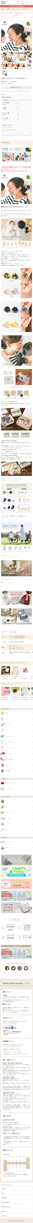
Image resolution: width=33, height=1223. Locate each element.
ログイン (18, 3)
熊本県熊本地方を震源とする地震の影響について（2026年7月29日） (16, 13)
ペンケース (8, 724)
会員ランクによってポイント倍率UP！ (13, 1050)
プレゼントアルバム (10, 783)
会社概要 (3, 1211)
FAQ (2, 1193)
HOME (2, 9)
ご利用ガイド (4, 1188)
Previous (3, 35)
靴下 (6, 806)
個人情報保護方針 (5, 1202)
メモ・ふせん (8, 742)
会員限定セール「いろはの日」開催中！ (13, 1052)
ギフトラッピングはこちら (16, 133)
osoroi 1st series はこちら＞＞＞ (10, 517)
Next (30, 35)
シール (7, 730)
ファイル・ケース (9, 736)
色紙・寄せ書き (9, 759)
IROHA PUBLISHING (18, 1220)
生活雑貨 (8, 9)
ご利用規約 (3, 1197)
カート (27, 3)
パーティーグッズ (9, 842)
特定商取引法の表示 (6, 1206)
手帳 (6, 713)
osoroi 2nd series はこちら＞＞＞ (11, 519)
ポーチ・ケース (9, 812)
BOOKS (7, 847)
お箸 (6, 829)
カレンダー (8, 765)
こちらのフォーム (25, 1124)
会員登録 (22, 3)
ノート (7, 718)
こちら (8, 1023)
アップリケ (8, 818)
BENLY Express (7, 1012)
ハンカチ (7, 824)
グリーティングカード (10, 747)
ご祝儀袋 (7, 770)
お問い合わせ (4, 1216)
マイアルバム (8, 788)
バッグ (7, 800)
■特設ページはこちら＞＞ (8, 582)
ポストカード (8, 753)
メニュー (30, 3)
